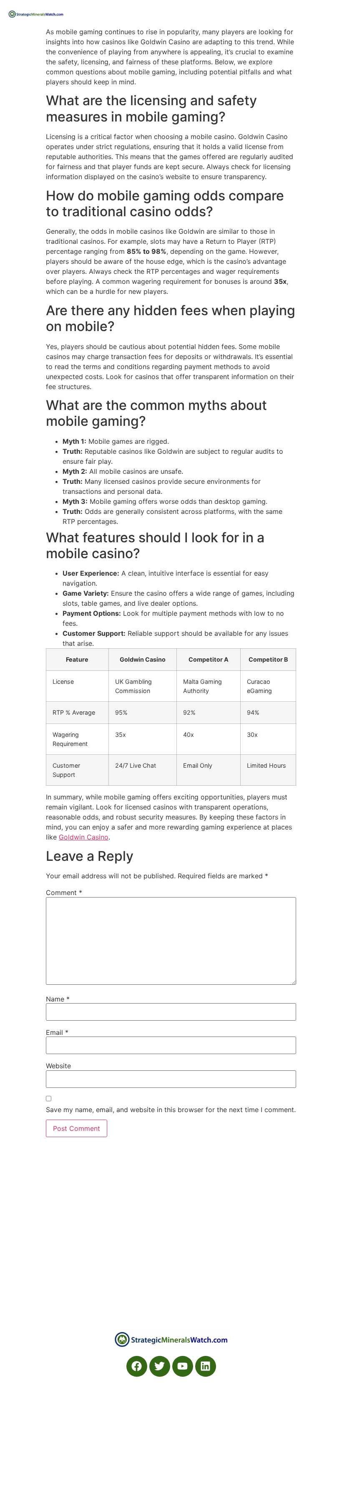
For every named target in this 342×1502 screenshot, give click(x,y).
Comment (64, 892)
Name (58, 999)
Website (58, 1065)
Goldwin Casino (83, 837)
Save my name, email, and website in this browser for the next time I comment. (171, 1109)
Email (57, 1032)
